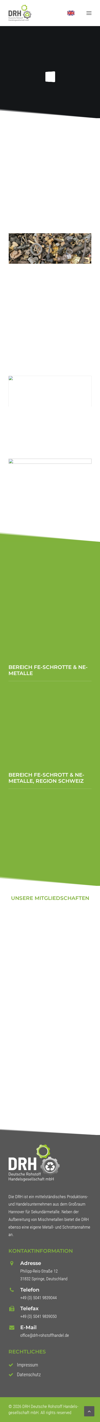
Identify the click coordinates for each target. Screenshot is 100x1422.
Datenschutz (29, 1374)
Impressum (27, 1365)
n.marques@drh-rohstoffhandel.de (52, 640)
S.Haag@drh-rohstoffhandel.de (49, 739)
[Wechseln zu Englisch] (66, 13)
